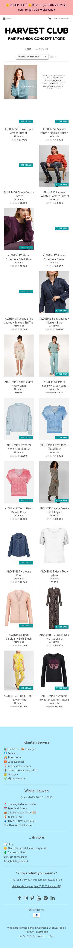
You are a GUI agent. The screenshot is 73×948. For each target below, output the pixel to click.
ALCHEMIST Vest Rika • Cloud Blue (54, 447)
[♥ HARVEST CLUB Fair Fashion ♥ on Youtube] (39, 898)
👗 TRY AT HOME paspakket (19, 821)
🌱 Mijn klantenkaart (15, 778)
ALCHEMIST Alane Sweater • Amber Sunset (54, 194)
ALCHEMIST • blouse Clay (19, 573)
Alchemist (19, 136)
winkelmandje (60, 18)
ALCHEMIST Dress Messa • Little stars (54, 636)
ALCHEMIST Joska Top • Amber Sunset (19, 131)
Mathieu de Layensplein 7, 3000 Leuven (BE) (36, 886)
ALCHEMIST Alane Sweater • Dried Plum (19, 257)
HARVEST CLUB (45, 936)
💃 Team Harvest (13, 816)
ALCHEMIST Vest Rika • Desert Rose (19, 510)
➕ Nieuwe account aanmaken (20, 770)
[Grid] (51, 57)
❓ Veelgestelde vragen (17, 766)
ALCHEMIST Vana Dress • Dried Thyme (54, 510)
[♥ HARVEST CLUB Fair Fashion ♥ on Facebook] (19, 898)
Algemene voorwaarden (50, 927)
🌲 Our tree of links (15, 852)
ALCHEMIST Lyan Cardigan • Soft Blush (19, 636)
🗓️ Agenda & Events (15, 808)
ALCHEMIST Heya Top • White (54, 573)
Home (28, 49)
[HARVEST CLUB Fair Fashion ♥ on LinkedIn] (53, 898)
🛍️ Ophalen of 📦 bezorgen (20, 749)
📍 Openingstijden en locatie (20, 804)
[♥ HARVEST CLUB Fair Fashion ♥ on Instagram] (26, 898)
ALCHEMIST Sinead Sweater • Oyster (54, 257)
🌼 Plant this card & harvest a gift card (26, 848)
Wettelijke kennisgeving (20, 927)
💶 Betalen (10, 753)
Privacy (30, 931)
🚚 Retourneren (13, 757)
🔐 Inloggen (11, 774)
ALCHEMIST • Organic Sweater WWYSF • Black (54, 697)
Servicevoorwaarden (15, 856)
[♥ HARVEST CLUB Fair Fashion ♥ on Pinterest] (32, 898)
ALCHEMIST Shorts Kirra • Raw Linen (18, 383)
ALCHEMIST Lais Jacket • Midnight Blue (54, 320)
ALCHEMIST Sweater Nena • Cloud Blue (19, 447)
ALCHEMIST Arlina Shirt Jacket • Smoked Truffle (18, 320)
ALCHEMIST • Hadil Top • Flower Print (19, 697)
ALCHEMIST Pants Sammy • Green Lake (54, 383)
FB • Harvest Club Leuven (18, 825)
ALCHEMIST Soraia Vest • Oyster (19, 194)
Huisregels (42, 931)
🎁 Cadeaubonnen (14, 761)
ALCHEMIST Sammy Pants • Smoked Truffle (54, 131)
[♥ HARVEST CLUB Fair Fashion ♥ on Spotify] (46, 898)
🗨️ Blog (8, 844)
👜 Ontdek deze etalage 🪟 (20, 812)
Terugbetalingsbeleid (16, 861)
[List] (55, 57)
